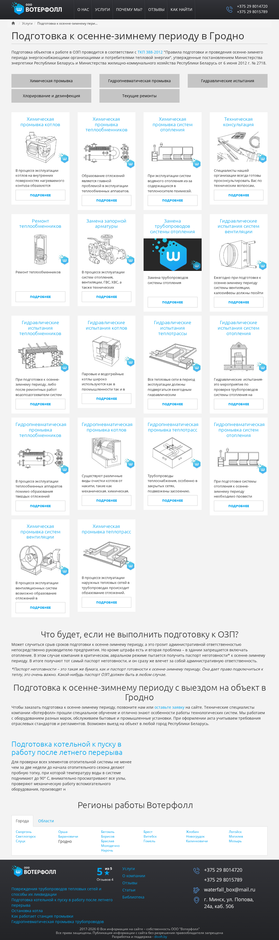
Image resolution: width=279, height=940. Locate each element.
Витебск (150, 836)
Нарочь (107, 850)
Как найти (181, 9)
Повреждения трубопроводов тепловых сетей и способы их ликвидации (56, 891)
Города (22, 820)
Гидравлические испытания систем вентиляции (238, 226)
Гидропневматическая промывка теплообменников (41, 429)
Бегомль (107, 831)
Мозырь (235, 841)
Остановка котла (27, 910)
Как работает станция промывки (42, 916)
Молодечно (110, 845)
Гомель (149, 841)
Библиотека (133, 897)
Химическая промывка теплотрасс (106, 528)
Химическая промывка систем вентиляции (40, 531)
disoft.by (160, 936)
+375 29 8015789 (252, 11)
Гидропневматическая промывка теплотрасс (173, 426)
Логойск (235, 831)
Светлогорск (26, 836)
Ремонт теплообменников (40, 223)
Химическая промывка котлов (40, 121)
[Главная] (40, 8)
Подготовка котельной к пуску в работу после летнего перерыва (67, 748)
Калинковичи (197, 841)
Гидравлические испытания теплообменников (40, 328)
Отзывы (156, 9)
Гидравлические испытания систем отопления (238, 328)
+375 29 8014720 (252, 6)
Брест (148, 831)
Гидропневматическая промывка (139, 80)
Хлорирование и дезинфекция (51, 95)
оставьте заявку (169, 707)
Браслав (107, 841)
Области (46, 820)
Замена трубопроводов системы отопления (172, 226)
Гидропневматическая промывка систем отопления (239, 429)
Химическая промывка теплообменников (107, 124)
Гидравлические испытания (227, 80)
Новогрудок (195, 836)
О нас (83, 9)
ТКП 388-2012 (150, 52)
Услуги (102, 9)
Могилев (236, 836)
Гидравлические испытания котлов (106, 325)
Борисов (107, 836)
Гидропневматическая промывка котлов (107, 426)
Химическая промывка (51, 80)
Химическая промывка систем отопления (173, 124)
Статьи (128, 889)
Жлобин (192, 831)
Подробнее (40, 195)
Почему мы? (129, 9)
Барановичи (68, 836)
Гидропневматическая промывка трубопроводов (57, 921)
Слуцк (20, 841)
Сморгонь (24, 831)
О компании (133, 875)
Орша (63, 831)
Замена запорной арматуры (106, 223)
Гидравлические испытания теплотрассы (172, 328)
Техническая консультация (238, 121)
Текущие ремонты (139, 95)
